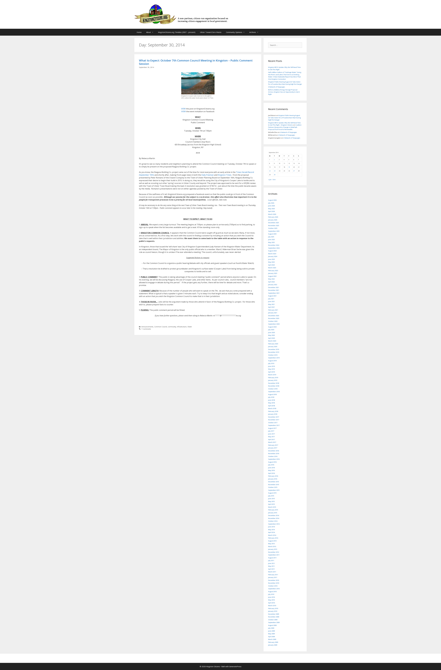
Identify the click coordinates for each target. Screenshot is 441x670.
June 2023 (271, 259)
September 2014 (274, 524)
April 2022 (271, 282)
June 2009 (271, 631)
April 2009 (271, 637)
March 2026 (272, 214)
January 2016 (272, 479)
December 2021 (273, 287)
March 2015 (272, 507)
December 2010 (273, 580)
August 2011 (272, 558)
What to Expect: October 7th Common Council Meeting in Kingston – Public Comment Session (196, 62)
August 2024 (272, 251)
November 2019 (273, 352)
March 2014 (272, 535)
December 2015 (273, 482)
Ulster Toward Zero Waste (210, 32)
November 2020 (273, 318)
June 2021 (271, 301)
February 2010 (273, 608)
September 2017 (274, 425)
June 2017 (271, 434)
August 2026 (272, 200)
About (148, 32)
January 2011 (272, 577)
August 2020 (272, 327)
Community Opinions (234, 32)
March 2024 (272, 254)
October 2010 (272, 586)
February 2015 (273, 510)
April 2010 (271, 603)
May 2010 (271, 600)
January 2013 (272, 549)
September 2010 (274, 589)
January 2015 (272, 513)
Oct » (274, 179)
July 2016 (271, 465)
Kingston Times (224, 175)
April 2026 (271, 211)
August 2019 (272, 361)
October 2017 (272, 423)
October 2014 (272, 521)
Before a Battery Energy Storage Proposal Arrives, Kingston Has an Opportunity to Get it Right (284, 92)
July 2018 (271, 397)
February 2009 (273, 642)
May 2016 (271, 470)
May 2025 (271, 242)
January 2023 (272, 273)
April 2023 (271, 265)
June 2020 (271, 332)
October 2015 (272, 487)
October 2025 (272, 228)
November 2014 (273, 518)
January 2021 (272, 313)
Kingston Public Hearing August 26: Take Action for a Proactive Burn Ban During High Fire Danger (285, 83)
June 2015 (271, 499)
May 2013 (271, 544)
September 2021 (274, 293)
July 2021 (271, 299)
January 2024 (272, 256)
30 (274, 174)
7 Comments (146, 329)
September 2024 (274, 248)
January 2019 (272, 380)
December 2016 (273, 451)
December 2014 (273, 515)
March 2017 (272, 442)
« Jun (269, 179)
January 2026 (272, 220)
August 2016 (272, 462)
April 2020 (271, 338)
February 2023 (273, 270)
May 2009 (271, 634)
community (172, 327)
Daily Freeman (207, 175)
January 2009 (272, 645)
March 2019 (272, 375)
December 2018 (273, 383)
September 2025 (274, 231)
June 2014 (271, 527)
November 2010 (273, 583)
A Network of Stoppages (276, 87)
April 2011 (271, 569)
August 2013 (272, 541)
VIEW (183, 108)
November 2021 (273, 290)
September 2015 (274, 490)
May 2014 (271, 530)
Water (190, 327)
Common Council (160, 327)
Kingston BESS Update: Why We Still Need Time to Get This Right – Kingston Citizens (284, 124)
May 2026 (271, 209)
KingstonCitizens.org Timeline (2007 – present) (176, 32)
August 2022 (272, 276)
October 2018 (272, 389)
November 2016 (273, 453)
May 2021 (271, 304)
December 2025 (273, 223)
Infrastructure (182, 327)
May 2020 (271, 335)
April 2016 (271, 473)
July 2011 (271, 560)
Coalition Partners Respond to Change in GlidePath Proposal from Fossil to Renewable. (284, 127)
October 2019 (272, 355)
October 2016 (272, 456)
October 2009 (272, 620)
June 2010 (271, 597)
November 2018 (273, 386)
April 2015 (271, 504)
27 (294, 171)
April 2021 (271, 307)
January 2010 (272, 611)
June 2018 (271, 400)
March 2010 (272, 605)
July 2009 (271, 628)
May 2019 (271, 369)
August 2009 (272, 625)
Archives (252, 32)
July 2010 (271, 594)
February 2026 (273, 217)
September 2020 (274, 324)
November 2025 (273, 225)
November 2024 (273, 245)
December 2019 (273, 349)
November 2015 (273, 484)
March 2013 (272, 546)
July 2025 (271, 237)
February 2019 (273, 377)
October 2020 (272, 321)
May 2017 (271, 437)
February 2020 (273, 344)
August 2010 (272, 591)
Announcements (147, 327)
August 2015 (272, 493)
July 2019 (271, 363)
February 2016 (273, 476)
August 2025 (272, 234)
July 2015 (271, 496)
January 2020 (272, 346)
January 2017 (272, 448)
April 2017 (271, 439)
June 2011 (271, 563)
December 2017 (273, 417)
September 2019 (274, 358)
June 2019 (271, 366)
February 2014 (273, 538)
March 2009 (272, 639)
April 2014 (271, 532)
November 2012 (273, 552)
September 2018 (274, 392)
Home (139, 32)
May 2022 (271, 279)
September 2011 (274, 555)
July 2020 (271, 330)
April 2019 (271, 372)
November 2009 (273, 617)
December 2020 (273, 316)
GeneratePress (235, 666)
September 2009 (274, 622)
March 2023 (272, 268)
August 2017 (272, 428)
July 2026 (271, 203)
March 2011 (272, 572)
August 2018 (272, 394)
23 (274, 171)
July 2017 (271, 431)
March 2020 (272, 341)
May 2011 (271, 566)
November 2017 (273, 420)
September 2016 (274, 459)
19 (289, 167)
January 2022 (272, 285)
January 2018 (272, 414)
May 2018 (271, 403)
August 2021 (272, 296)
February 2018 (273, 411)
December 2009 (273, 614)
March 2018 (272, 408)
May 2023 (271, 262)
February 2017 (273, 445)
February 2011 (273, 575)
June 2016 (271, 468)
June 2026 (271, 206)
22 (270, 171)
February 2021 (273, 310)
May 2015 (271, 501)
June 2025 (271, 239)
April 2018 (271, 406)
